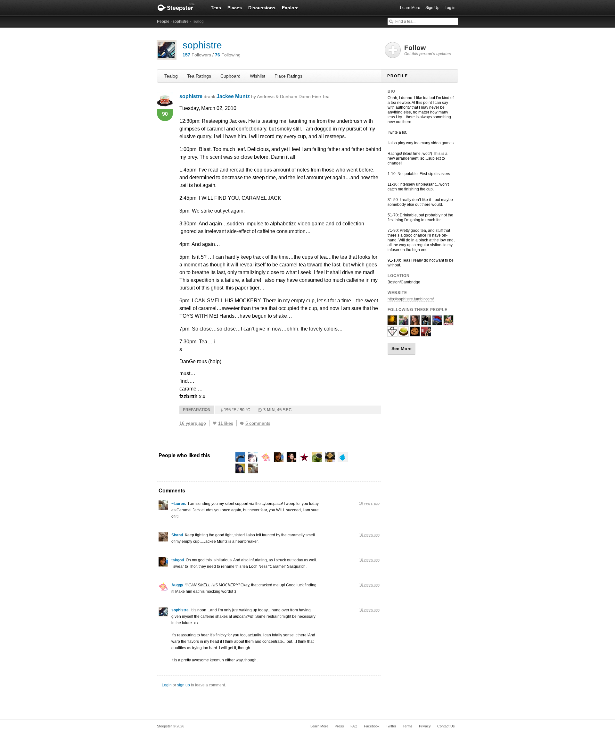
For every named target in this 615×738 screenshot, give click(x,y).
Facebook (372, 726)
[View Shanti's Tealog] (163, 538)
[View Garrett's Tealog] (426, 333)
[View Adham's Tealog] (403, 322)
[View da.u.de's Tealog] (392, 333)
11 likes (225, 423)
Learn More (410, 7)
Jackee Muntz (273, 96)
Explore (290, 7)
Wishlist (257, 76)
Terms (408, 726)
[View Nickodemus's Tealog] (426, 322)
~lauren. (178, 503)
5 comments (257, 423)
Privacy (425, 726)
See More (401, 348)
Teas (216, 7)
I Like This (215, 423)
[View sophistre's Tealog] (163, 613)
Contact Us (446, 726)
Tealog (171, 76)
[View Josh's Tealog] (403, 333)
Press (339, 726)
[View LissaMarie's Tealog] (415, 322)
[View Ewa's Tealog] (437, 322)
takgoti (177, 560)
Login (167, 685)
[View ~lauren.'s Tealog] (163, 507)
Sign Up (432, 7)
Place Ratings (288, 76)
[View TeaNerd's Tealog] (448, 322)
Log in (450, 7)
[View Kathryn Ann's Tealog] (392, 322)
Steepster (179, 7)
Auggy (177, 585)
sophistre (181, 21)
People (163, 21)
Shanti (177, 535)
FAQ (353, 726)
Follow (427, 50)
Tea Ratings (199, 76)
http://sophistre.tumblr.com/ (411, 299)
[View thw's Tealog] (415, 333)
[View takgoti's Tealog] (163, 563)
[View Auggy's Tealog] (163, 588)
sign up (183, 685)
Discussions (261, 7)
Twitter (391, 726)
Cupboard (230, 76)
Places (234, 7)
